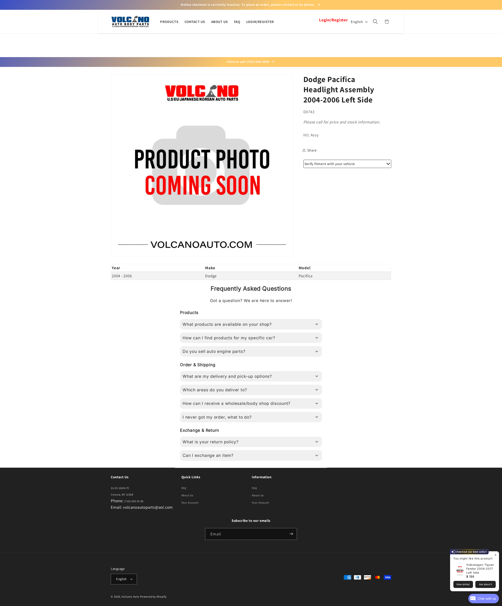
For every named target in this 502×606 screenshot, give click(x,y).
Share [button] (312, 150)
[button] (375, 21)
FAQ (183, 488)
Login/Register (333, 20)
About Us (187, 495)
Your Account (190, 503)
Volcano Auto (130, 596)
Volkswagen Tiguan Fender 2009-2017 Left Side (480, 568)
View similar (463, 584)
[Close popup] (495, 555)
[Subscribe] (291, 534)
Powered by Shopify (153, 596)
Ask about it (485, 584)
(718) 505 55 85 (134, 501)
